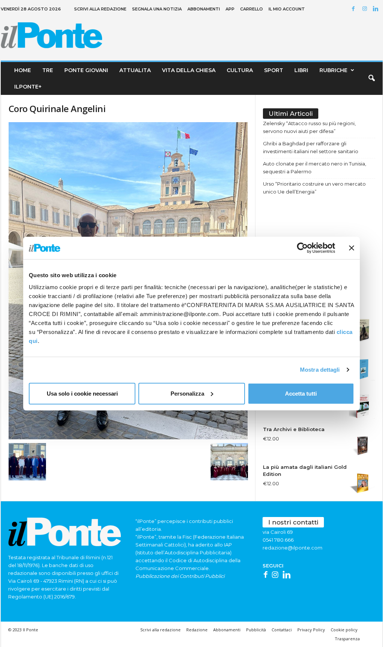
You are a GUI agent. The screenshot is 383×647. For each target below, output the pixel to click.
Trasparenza (347, 638)
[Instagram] (365, 9)
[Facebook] (354, 9)
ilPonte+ (28, 86)
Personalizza (187, 393)
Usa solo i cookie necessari (82, 393)
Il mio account (287, 9)
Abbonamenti (203, 9)
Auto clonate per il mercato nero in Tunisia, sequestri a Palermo (314, 167)
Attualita (135, 70)
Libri (301, 70)
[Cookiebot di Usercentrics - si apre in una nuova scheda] (302, 248)
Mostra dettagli (320, 369)
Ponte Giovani (86, 70)
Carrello (251, 9)
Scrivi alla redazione (100, 9)
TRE (47, 70)
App (230, 9)
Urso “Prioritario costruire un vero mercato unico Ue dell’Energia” (314, 188)
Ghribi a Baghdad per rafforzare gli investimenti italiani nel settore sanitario (310, 147)
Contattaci (282, 629)
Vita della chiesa (188, 70)
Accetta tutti (301, 393)
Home (22, 70)
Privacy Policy (311, 629)
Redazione (197, 629)
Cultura (240, 70)
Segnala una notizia (157, 9)
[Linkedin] (377, 9)
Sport (273, 70)
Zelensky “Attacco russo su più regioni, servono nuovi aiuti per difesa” (309, 127)
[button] (371, 78)
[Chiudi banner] (351, 248)
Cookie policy (344, 629)
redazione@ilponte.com (292, 548)
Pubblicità (256, 629)
